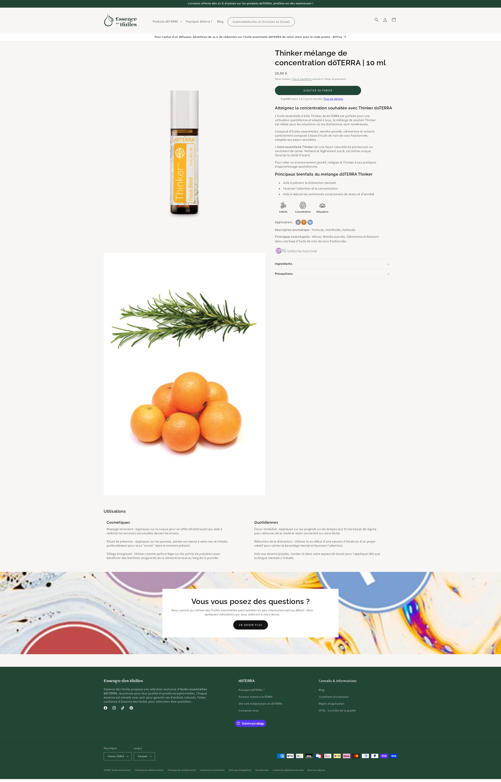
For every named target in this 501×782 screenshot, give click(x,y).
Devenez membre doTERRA (255, 697)
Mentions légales (316, 770)
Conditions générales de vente (288, 770)
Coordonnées (262, 770)
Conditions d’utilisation (212, 770)
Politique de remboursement (149, 770)
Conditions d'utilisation (334, 697)
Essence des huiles (121, 770)
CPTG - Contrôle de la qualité (337, 710)
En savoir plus (250, 625)
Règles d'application (332, 703)
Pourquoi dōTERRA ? (251, 690)
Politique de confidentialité (182, 770)
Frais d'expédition (302, 78)
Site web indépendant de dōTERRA (260, 703)
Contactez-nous (249, 710)
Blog (321, 690)
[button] (167, 21)
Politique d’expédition (240, 770)
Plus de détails (333, 99)
